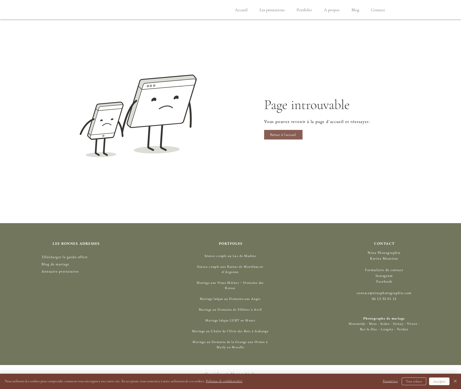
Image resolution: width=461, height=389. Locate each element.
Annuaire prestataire (59, 271)
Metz (373, 323)
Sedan (384, 323)
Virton (412, 323)
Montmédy (357, 323)
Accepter (439, 381)
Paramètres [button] (390, 381)
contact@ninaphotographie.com (384, 292)
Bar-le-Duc (368, 329)
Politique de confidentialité (224, 381)
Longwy (387, 329)
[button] (271, 9)
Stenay (399, 323)
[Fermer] (455, 381)
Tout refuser (414, 381)
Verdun (402, 329)
